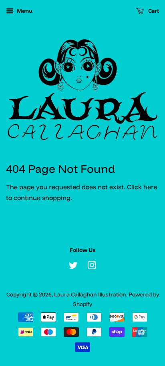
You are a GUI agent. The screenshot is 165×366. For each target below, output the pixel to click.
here (150, 187)
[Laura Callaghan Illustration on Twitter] (73, 266)
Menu (24, 10)
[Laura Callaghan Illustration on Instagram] (91, 266)
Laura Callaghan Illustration (90, 294)
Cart (153, 10)
